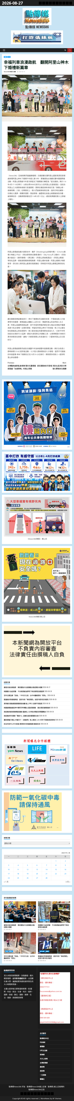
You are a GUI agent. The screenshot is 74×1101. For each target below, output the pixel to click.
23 (65, 874)
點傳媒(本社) (44, 1038)
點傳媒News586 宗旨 (17, 1086)
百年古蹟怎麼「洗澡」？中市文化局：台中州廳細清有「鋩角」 (25, 695)
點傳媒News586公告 (37, 1089)
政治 (7, 920)
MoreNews (45, 1098)
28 (46, 878)
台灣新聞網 (44, 1063)
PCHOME (42, 1042)
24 (9, 878)
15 (56, 869)
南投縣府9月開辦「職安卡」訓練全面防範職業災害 (21, 716)
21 (46, 874)
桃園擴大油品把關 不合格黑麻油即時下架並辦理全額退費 (24, 691)
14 (46, 869)
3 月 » (68, 882)
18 (18, 874)
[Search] (65, 50)
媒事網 (42, 1054)
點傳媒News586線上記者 (36, 1086)
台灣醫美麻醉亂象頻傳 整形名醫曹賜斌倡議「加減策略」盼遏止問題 (22, 365)
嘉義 (5, 57)
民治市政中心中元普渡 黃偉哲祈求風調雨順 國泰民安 (22, 724)
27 (37, 878)
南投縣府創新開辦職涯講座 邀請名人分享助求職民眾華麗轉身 (25, 712)
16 (65, 869)
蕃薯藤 (42, 1046)
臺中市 (10, 951)
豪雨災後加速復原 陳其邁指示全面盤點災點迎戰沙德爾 (23, 687)
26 (27, 878)
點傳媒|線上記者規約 (56, 1086)
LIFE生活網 (43, 1050)
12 (27, 869)
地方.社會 (42, 920)
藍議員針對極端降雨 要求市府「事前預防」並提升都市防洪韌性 (26, 699)
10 (9, 869)
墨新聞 (42, 1067)
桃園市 (47, 920)
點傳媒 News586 (37, 26)
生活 (9, 57)
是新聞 (42, 1071)
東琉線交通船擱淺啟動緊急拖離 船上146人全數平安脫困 (23, 703)
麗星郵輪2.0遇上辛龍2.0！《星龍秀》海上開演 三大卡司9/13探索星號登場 (29, 720)
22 (56, 874)
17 (9, 874)
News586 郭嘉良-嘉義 (10, 71)
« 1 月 (6, 882)
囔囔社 (42, 1079)
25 (18, 878)
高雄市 (10, 920)
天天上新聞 (44, 1058)
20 (37, 874)
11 (18, 869)
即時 (69, 50)
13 (37, 869)
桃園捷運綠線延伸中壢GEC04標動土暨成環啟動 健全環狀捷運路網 (27, 707)
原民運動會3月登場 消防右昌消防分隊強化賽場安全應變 (51, 365)
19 (27, 874)
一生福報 (43, 1075)
